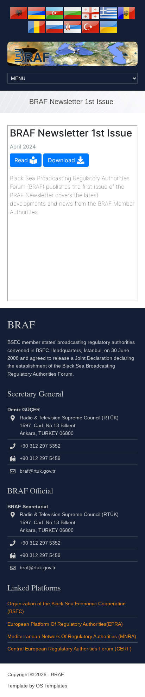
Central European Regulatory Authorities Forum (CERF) (69, 648)
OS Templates (51, 686)
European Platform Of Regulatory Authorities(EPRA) (65, 624)
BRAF (57, 674)
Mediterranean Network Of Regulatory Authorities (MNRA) (71, 636)
